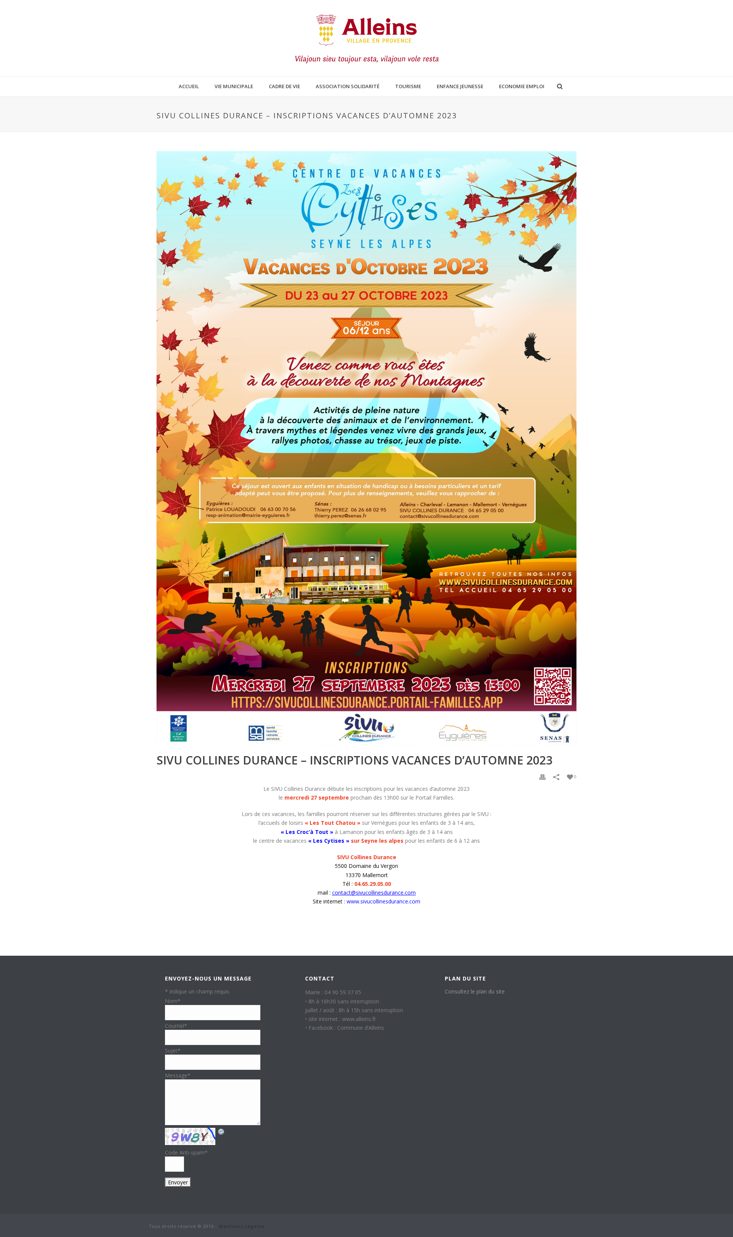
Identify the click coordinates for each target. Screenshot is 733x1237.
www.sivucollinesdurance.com (383, 901)
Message (178, 1075)
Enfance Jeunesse (460, 86)
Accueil (189, 86)
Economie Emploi (521, 86)
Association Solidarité (347, 86)
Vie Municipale (234, 86)
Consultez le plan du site (475, 991)
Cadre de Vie (284, 86)
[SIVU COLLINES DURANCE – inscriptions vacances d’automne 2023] (366, 448)
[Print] (542, 777)
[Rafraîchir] (221, 1131)
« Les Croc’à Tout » (307, 831)
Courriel (176, 1025)
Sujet (173, 1050)
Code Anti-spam (186, 1152)
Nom (173, 1001)
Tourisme (408, 86)
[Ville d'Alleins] (366, 38)
